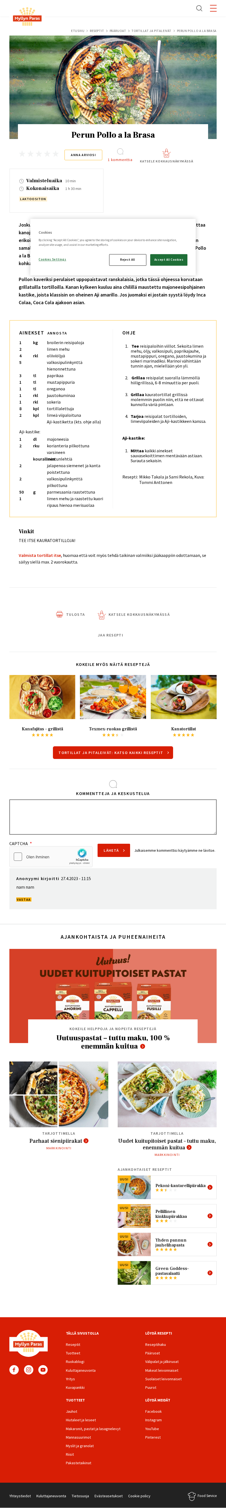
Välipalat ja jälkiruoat (162, 1361)
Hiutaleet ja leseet (81, 1419)
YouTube (43, 1369)
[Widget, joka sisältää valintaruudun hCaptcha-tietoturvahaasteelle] (51, 856)
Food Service (207, 1495)
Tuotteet (73, 1353)
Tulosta (75, 614)
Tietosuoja (80, 1495)
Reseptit (97, 31)
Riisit (70, 1454)
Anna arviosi (83, 155)
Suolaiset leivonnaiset (163, 1378)
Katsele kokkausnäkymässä (166, 161)
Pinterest (153, 1437)
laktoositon (33, 199)
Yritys (70, 1378)
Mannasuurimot (78, 1437)
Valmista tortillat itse (40, 555)
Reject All (127, 260)
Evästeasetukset (109, 1495)
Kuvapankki (75, 1387)
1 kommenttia (120, 159)
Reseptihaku (155, 1344)
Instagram (28, 1369)
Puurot (150, 1387)
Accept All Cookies (168, 260)
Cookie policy (139, 1495)
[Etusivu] (27, 17)
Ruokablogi (75, 1361)
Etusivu (77, 31)
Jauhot (71, 1411)
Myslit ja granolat (80, 1445)
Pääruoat (118, 31)
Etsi (199, 8)
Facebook (14, 1369)
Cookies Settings (52, 260)
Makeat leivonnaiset (161, 1370)
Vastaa (24, 899)
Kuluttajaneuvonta (81, 1370)
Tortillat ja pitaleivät (151, 31)
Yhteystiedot (20, 1495)
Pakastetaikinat (78, 1462)
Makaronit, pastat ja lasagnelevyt (93, 1428)
